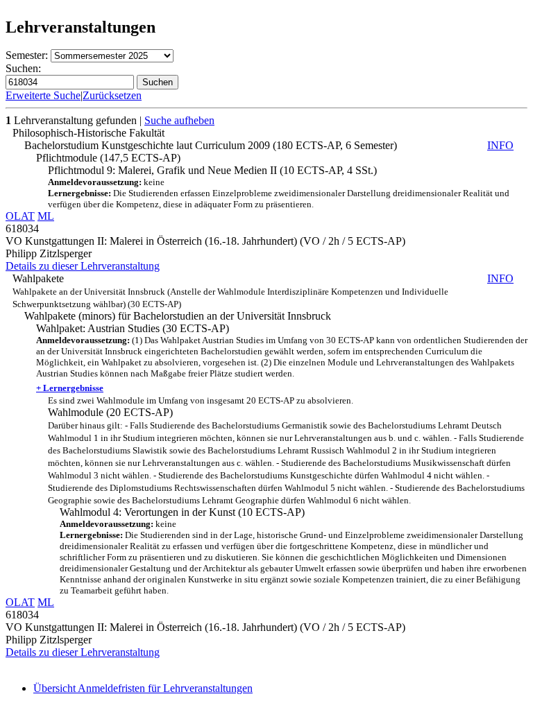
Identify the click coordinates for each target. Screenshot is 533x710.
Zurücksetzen (112, 95)
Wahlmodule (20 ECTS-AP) (286, 450)
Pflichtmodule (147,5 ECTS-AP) (108, 158)
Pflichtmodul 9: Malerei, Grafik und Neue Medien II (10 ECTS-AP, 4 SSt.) (278, 186)
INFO (500, 145)
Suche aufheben (179, 120)
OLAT (20, 216)
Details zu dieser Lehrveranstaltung (83, 266)
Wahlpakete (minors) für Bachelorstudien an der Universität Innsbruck (177, 316)
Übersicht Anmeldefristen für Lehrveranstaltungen (143, 688)
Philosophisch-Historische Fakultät (88, 133)
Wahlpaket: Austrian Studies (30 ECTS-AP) (281, 357)
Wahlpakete (263, 290)
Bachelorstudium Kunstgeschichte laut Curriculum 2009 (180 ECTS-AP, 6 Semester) (269, 145)
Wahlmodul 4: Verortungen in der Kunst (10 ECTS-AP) (293, 551)
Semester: (27, 55)
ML (45, 216)
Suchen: (23, 68)
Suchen (157, 82)
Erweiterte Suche (43, 95)
